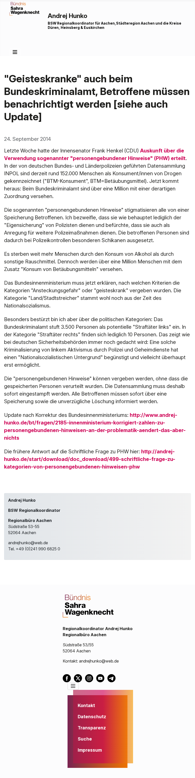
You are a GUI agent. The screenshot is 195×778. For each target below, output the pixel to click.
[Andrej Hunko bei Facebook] (68, 677)
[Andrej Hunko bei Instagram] (90, 677)
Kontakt (86, 705)
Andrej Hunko (67, 16)
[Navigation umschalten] (15, 52)
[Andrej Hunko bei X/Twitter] (79, 677)
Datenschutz (92, 716)
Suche (85, 739)
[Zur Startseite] (24, 8)
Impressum (90, 750)
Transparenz (92, 727)
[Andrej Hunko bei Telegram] (112, 677)
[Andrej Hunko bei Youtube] (101, 677)
